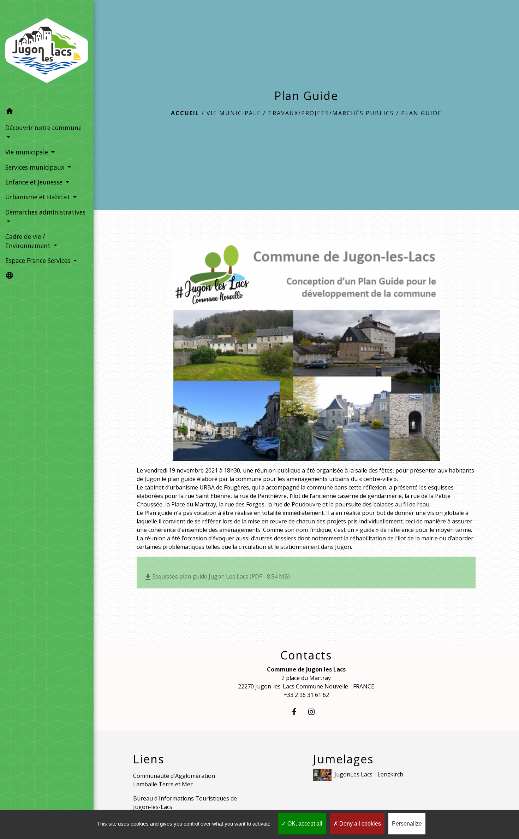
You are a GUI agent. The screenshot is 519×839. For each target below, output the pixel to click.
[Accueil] (46, 52)
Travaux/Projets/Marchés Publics (331, 113)
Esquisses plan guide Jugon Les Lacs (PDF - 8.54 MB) (217, 576)
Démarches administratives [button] (45, 212)
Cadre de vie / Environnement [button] (28, 241)
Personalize (407, 824)
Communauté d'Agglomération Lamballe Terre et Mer (174, 780)
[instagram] (314, 711)
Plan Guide (421, 113)
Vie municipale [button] (27, 152)
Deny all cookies (359, 824)
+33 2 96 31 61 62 (306, 695)
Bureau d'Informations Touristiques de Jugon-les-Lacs (185, 802)
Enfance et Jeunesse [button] (34, 182)
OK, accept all (304, 824)
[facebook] (297, 711)
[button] (46, 112)
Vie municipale (234, 113)
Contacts (306, 655)
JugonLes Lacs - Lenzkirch (368, 774)
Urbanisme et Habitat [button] (38, 197)
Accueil (185, 113)
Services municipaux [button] (35, 167)
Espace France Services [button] (38, 260)
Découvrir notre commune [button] (43, 127)
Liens (148, 759)
